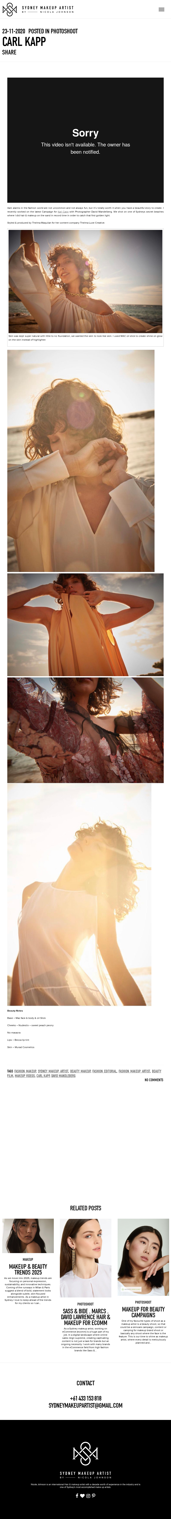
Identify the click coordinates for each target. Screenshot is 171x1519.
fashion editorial (104, 1071)
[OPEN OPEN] (162, 9)
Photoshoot (85, 1304)
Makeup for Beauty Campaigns (143, 1312)
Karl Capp (63, 211)
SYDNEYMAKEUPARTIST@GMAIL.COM (85, 1405)
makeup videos (25, 1076)
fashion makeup (25, 1071)
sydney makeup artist (53, 1071)
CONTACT (85, 1383)
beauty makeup (80, 1071)
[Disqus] (85, 1137)
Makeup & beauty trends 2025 (28, 1269)
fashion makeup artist (134, 1071)
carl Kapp (43, 1076)
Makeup (28, 1259)
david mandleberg (63, 1076)
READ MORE (28, 1230)
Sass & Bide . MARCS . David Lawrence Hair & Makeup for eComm (85, 1317)
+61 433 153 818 (85, 1398)
